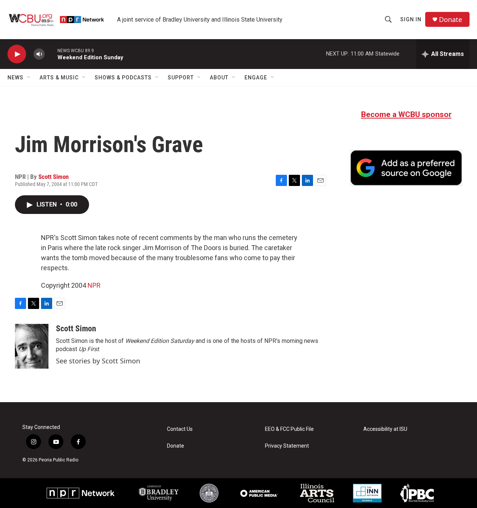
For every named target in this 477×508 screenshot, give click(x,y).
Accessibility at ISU (385, 429)
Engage (255, 78)
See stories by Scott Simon (98, 360)
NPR (94, 285)
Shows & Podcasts (123, 78)
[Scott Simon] (31, 346)
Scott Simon (53, 176)
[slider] (51, 54)
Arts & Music (59, 78)
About (219, 78)
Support (181, 78)
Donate (450, 19)
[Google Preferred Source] (406, 167)
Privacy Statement (287, 446)
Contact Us (180, 429)
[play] (17, 54)
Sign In (410, 19)
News (15, 78)
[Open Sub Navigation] (29, 78)
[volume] (39, 54)
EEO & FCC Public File (289, 429)
